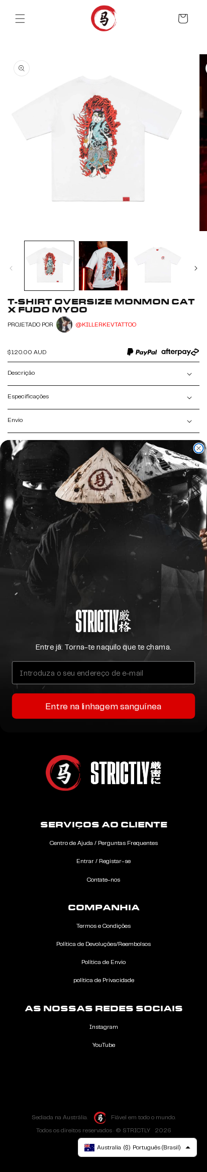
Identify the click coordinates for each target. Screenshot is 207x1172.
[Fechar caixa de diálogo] (198, 448)
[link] (103, 620)
